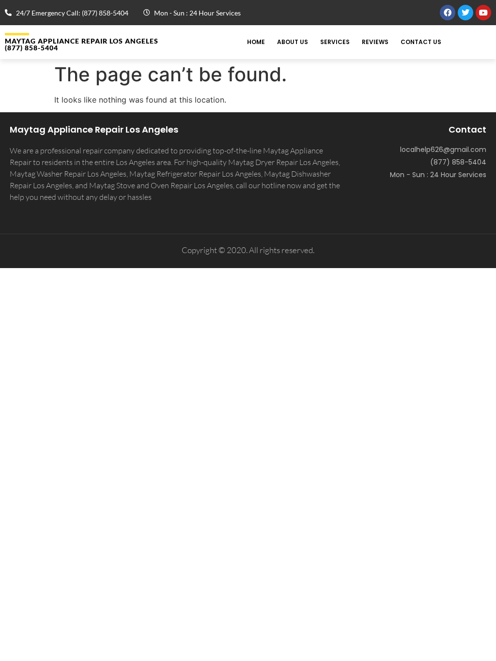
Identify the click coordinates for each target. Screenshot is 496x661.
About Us (292, 42)
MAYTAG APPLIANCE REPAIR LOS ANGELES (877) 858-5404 (81, 44)
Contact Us (421, 42)
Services (335, 42)
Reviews (375, 42)
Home (256, 42)
